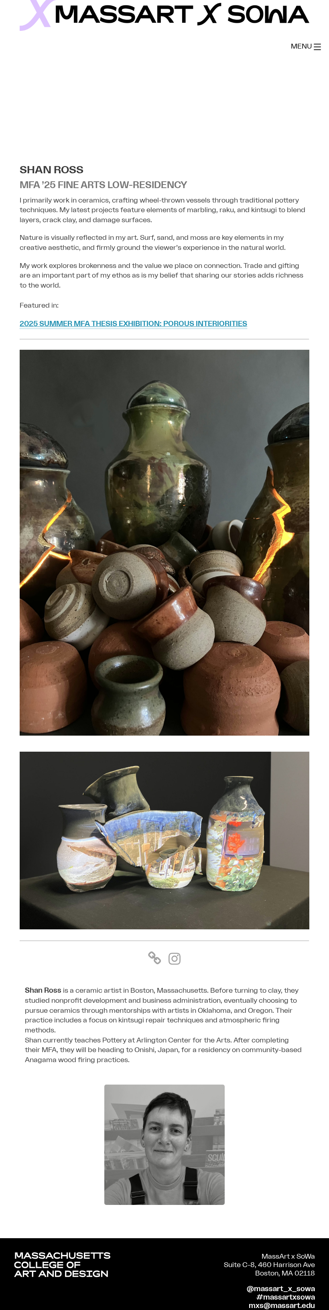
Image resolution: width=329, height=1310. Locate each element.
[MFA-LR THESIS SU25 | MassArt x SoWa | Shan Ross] (164, 733)
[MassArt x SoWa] (164, 15)
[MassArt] (62, 1266)
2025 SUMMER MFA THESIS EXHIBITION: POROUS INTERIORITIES (133, 323)
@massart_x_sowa (281, 1289)
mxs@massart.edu (282, 1305)
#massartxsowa (285, 1297)
